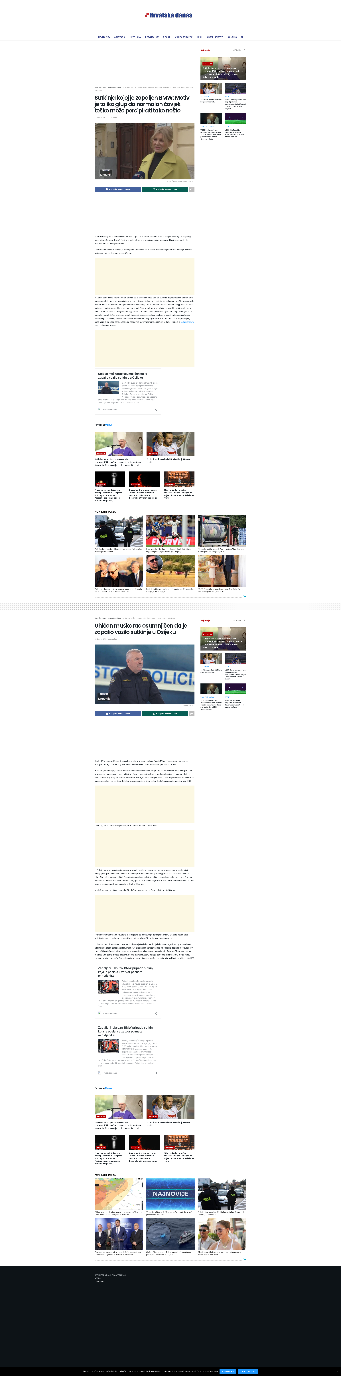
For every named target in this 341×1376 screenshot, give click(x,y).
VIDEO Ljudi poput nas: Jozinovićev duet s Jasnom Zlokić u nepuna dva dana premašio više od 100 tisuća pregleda (211, 134)
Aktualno (119, 36)
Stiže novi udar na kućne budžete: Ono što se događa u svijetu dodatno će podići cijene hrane (179, 494)
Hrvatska (135, 36)
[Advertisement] (144, 67)
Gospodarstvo (184, 36)
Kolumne (232, 36)
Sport (166, 36)
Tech (199, 36)
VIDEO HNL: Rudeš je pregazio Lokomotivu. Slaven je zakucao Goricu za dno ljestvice (234, 133)
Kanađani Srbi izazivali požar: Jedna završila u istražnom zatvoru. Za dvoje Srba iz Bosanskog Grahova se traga (143, 494)
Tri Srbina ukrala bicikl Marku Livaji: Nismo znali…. (168, 461)
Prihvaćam (228, 1371)
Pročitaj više (247, 1371)
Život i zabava (215, 36)
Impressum (99, 1281)
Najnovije (104, 36)
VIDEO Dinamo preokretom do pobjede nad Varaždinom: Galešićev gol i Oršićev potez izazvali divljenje (235, 104)
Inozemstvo (152, 36)
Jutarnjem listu (187, 322)
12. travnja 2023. (101, 117)
